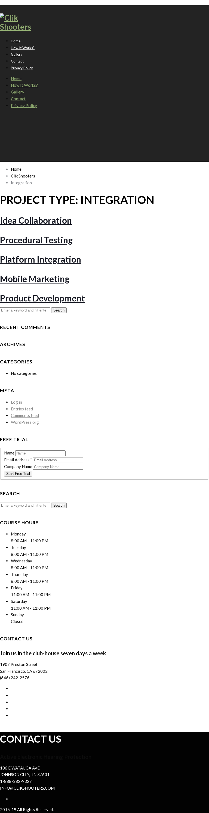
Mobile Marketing (34, 278)
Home (16, 78)
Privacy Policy (22, 68)
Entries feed (22, 408)
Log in (16, 402)
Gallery (17, 91)
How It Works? (23, 48)
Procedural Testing (36, 240)
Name (9, 452)
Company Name (18, 466)
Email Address (18, 459)
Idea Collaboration (36, 220)
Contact (18, 98)
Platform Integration (40, 259)
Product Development (42, 298)
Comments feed (25, 415)
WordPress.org (25, 422)
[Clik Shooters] (21, 26)
